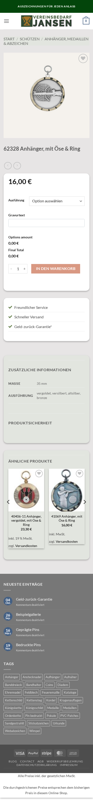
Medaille (53, 708)
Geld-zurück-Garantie (34, 599)
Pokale (51, 716)
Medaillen (70, 708)
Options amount (20, 237)
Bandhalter (33, 685)
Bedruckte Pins (28, 644)
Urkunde (59, 723)
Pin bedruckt (33, 716)
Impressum (69, 765)
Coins (49, 685)
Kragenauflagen (71, 700)
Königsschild (34, 708)
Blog (13, 761)
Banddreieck (13, 685)
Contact (27, 761)
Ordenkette (13, 716)
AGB (40, 761)
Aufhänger (53, 677)
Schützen (30, 39)
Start (9, 39)
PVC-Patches (69, 716)
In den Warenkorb (55, 268)
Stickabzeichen (38, 723)
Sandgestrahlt (14, 723)
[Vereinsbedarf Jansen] (46, 21)
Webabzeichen (15, 731)
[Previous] (8, 511)
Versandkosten (26, 546)
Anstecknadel (32, 677)
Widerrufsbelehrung (65, 761)
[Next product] (7, 165)
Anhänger (11, 677)
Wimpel (34, 731)
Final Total (16, 250)
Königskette (13, 708)
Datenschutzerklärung (36, 765)
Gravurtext (16, 215)
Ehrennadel (13, 692)
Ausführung (16, 200)
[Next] (84, 511)
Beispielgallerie (28, 614)
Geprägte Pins (27, 629)
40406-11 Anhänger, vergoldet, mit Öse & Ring (26, 521)
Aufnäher (70, 677)
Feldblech (31, 692)
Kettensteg (34, 700)
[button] (6, 21)
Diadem (62, 685)
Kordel (50, 700)
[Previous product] (17, 165)
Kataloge (70, 692)
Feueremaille (51, 692)
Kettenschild (13, 700)
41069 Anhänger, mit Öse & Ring (66, 519)
